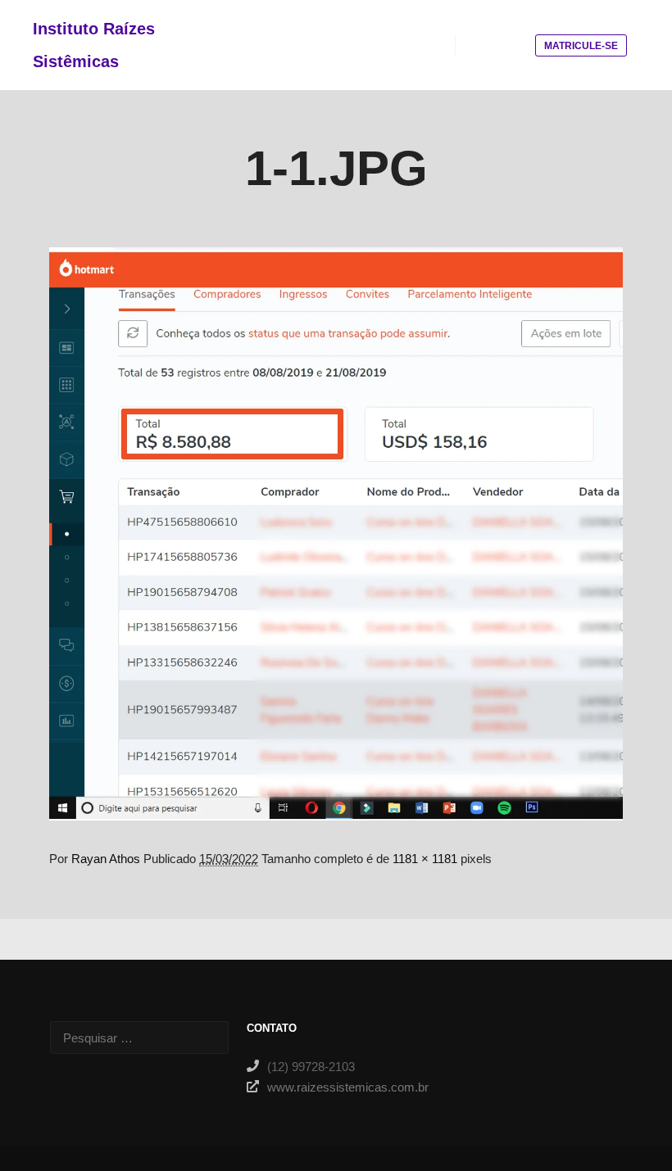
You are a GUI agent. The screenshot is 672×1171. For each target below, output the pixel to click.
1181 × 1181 (425, 859)
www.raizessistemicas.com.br (346, 1087)
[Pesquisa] (482, 45)
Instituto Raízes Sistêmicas (94, 45)
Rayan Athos (105, 859)
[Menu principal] (512, 45)
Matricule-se (581, 46)
